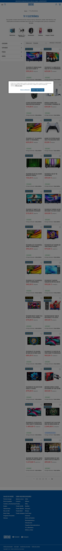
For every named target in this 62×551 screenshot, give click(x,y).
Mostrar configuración (25, 89)
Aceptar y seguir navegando (37, 89)
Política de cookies (18, 85)
